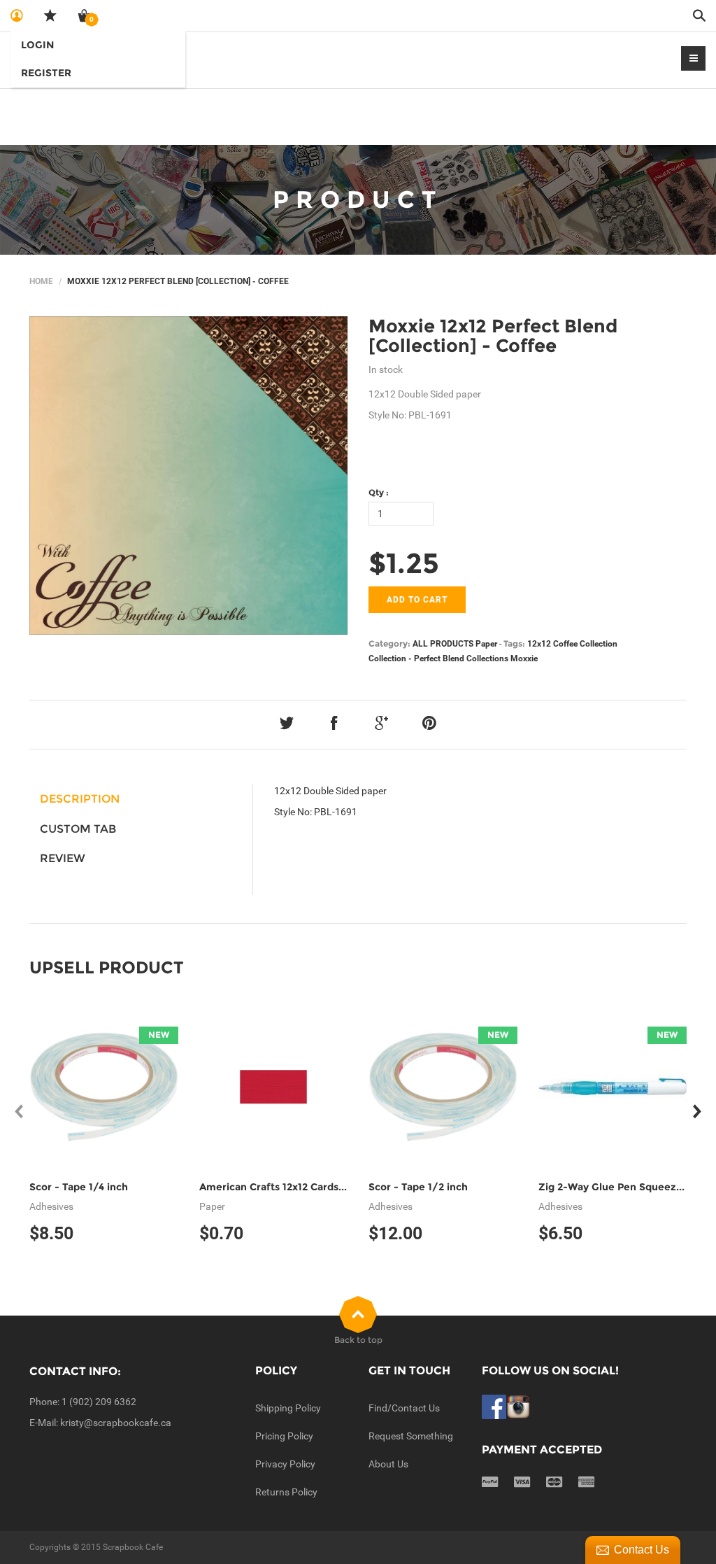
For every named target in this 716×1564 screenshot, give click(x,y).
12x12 (539, 644)
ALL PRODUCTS (443, 644)
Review (62, 858)
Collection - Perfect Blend (416, 658)
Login (37, 44)
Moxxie (524, 658)
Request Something (410, 1436)
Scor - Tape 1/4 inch (78, 1187)
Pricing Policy (284, 1436)
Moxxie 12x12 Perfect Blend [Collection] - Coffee (492, 336)
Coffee (565, 644)
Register (46, 72)
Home (41, 281)
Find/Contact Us (404, 1408)
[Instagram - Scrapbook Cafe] (518, 1405)
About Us (388, 1464)
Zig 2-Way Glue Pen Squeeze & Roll (626, 1187)
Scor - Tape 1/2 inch (418, 1187)
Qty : (378, 492)
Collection (598, 644)
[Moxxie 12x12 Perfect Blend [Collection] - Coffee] (188, 475)
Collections (487, 658)
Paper (486, 644)
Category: (389, 643)
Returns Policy (286, 1492)
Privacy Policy (285, 1464)
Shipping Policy (288, 1408)
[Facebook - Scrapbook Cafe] (494, 1405)
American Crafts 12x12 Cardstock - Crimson (305, 1187)
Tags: (514, 643)
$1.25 (403, 563)
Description (80, 798)
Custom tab (78, 829)
